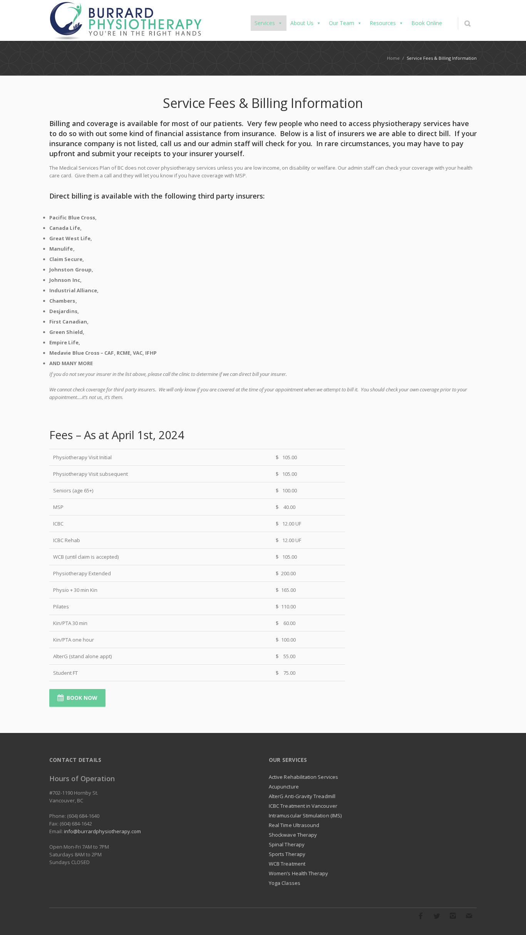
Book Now (82, 697)
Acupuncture (284, 786)
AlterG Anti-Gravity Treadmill (302, 796)
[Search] (467, 23)
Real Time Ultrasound (294, 825)
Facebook (420, 915)
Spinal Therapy (287, 844)
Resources (383, 23)
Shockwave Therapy (293, 834)
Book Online (426, 23)
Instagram (453, 915)
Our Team (341, 23)
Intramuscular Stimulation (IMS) (305, 815)
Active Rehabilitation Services (303, 776)
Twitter (436, 915)
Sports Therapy (287, 854)
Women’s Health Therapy (298, 873)
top (510, 919)
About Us (301, 23)
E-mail (469, 915)
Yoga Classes (284, 882)
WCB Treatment (287, 863)
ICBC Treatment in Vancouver (303, 805)
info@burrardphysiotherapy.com (102, 831)
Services (265, 23)
